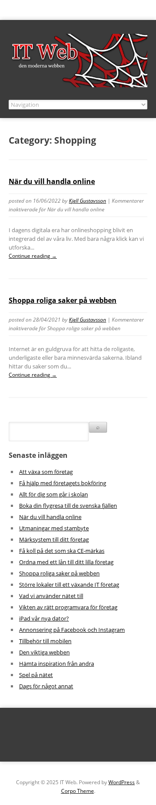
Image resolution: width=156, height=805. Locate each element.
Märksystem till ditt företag (54, 539)
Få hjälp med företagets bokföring (62, 483)
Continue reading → (33, 256)
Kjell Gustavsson (87, 200)
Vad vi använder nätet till (51, 596)
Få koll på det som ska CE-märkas (61, 551)
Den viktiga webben (44, 652)
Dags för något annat (46, 686)
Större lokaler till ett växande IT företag (69, 584)
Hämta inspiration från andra (56, 663)
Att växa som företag (46, 472)
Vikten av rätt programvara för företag (68, 607)
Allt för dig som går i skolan (53, 494)
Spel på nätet (36, 675)
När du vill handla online (52, 181)
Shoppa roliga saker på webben (63, 300)
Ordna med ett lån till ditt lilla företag (66, 562)
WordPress (121, 782)
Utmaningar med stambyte (54, 528)
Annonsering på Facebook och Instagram (72, 630)
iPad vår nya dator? (44, 618)
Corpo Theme (77, 791)
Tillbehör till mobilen (45, 641)
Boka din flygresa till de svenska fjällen (68, 505)
